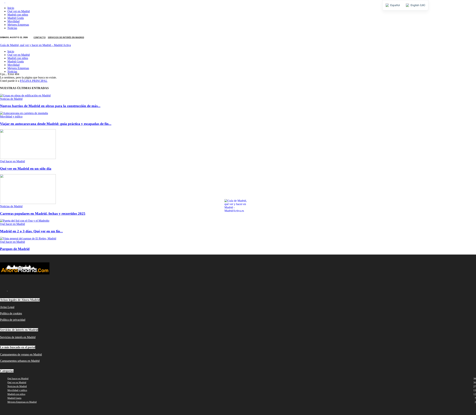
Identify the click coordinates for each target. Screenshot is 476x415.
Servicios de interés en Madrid (66, 37)
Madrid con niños (17, 14)
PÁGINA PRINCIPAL (33, 80)
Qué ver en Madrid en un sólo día (25, 168)
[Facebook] (2, 1)
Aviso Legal (7, 307)
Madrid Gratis (15, 18)
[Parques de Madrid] (28, 238)
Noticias (12, 28)
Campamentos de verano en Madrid (21, 354)
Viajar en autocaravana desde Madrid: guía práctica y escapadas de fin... (55, 124)
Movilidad (13, 21)
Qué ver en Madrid (18, 11)
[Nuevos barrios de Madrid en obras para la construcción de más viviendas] (25, 95)
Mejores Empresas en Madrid (22, 401)
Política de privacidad (12, 319)
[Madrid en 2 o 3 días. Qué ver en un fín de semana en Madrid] (24, 220)
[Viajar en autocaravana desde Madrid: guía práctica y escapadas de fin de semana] (24, 113)
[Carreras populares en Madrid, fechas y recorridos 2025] (28, 203)
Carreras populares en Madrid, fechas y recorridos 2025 (42, 213)
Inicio (10, 7)
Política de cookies (11, 313)
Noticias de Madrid (11, 98)
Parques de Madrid (15, 249)
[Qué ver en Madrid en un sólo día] (28, 158)
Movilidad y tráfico (11, 116)
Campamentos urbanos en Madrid (20, 360)
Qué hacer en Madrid (12, 161)
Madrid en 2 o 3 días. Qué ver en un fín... (31, 231)
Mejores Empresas (18, 24)
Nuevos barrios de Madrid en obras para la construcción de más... (50, 106)
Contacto (39, 37)
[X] (7, 1)
